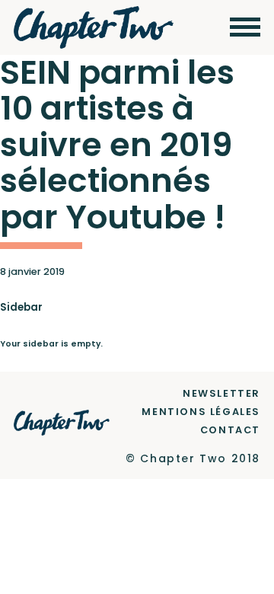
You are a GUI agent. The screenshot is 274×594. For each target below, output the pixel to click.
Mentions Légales (201, 411)
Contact (230, 429)
